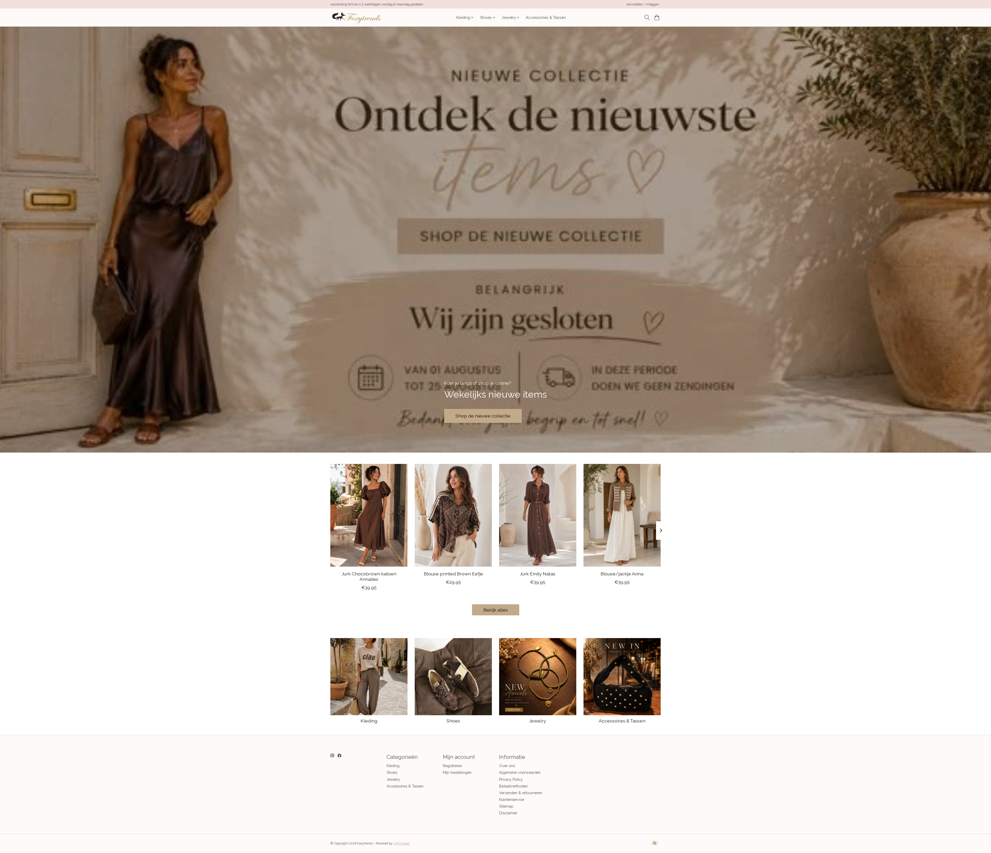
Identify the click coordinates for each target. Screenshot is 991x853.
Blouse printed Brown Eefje (453, 573)
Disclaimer (508, 813)
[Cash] (654, 843)
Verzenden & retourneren (520, 793)
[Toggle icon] (647, 17)
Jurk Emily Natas (537, 573)
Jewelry (537, 720)
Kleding (369, 720)
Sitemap (506, 806)
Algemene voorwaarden (520, 772)
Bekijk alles (495, 610)
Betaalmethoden (513, 786)
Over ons (507, 765)
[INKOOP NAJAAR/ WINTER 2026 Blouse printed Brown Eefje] (453, 515)
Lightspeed (401, 843)
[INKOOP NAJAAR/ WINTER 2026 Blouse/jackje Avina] (622, 515)
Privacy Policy (511, 779)
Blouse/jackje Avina (622, 573)
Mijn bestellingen (457, 772)
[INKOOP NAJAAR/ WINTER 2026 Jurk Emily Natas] (537, 515)
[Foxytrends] (355, 17)
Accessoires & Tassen (546, 17)
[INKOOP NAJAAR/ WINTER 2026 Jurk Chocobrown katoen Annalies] (368, 515)
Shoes (453, 720)
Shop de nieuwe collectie (482, 416)
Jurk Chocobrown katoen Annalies (369, 576)
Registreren (452, 765)
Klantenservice (511, 799)
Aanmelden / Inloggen (642, 4)
